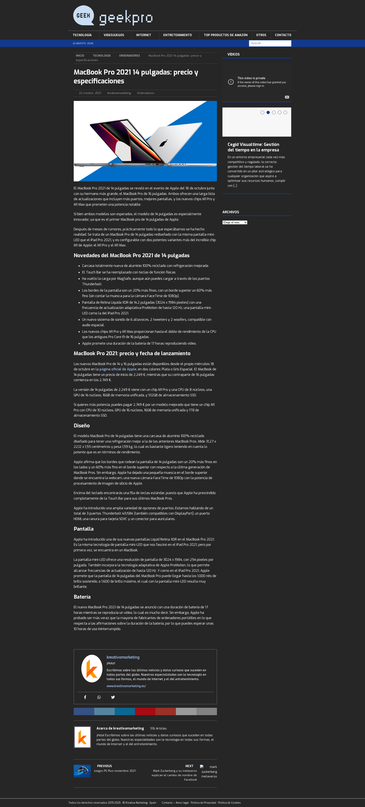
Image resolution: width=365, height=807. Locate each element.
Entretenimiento (177, 35)
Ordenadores (145, 93)
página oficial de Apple (117, 369)
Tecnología (82, 35)
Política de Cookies (229, 802)
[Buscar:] (270, 43)
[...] (235, 186)
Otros (261, 35)
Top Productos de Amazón (226, 35)
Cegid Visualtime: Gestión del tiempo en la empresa (253, 147)
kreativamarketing (119, 93)
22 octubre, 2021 (90, 93)
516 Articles (158, 729)
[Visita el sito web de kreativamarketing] (98, 751)
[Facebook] (85, 697)
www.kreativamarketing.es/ (126, 686)
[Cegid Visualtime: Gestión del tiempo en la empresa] (256, 122)
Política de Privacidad (203, 802)
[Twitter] (113, 697)
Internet (143, 35)
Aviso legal (182, 802)
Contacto (283, 35)
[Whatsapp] (99, 697)
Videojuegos (114, 35)
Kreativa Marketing (136, 802)
